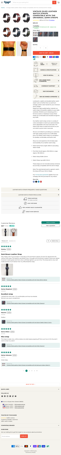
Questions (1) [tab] (12, 240)
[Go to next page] (37, 371)
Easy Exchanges (48, 91)
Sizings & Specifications (48, 70)
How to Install (48, 75)
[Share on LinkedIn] (38, 182)
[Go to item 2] (13, 232)
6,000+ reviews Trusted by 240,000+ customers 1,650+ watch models (9, 419)
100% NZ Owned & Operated (48, 96)
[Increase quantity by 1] (46, 48)
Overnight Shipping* (48, 86)
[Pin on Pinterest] (41, 182)
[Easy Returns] (30, 203)
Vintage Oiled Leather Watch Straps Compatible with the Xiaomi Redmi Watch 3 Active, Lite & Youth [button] (29, 322)
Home (3, 7)
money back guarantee (41, 174)
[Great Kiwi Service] (30, 212)
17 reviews (51, 20)
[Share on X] (36, 182)
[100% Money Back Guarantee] (30, 207)
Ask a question (50, 225)
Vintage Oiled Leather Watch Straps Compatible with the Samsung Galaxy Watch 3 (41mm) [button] (28, 365)
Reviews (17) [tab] (5, 240)
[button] (7, 270)
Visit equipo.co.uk (19, 406)
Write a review (50, 222)
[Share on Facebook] (34, 182)
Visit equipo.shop (19, 407)
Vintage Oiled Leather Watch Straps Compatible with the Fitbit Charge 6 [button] (25, 303)
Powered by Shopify (30, 452)
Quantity (35, 44)
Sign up (24, 436)
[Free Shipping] (30, 199)
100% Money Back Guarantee (44, 80)
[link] (46, 20)
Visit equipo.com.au (20, 404)
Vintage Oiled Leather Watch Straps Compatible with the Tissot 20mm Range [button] (27, 280)
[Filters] (48, 241)
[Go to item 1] (5, 232)
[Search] (54, 2)
